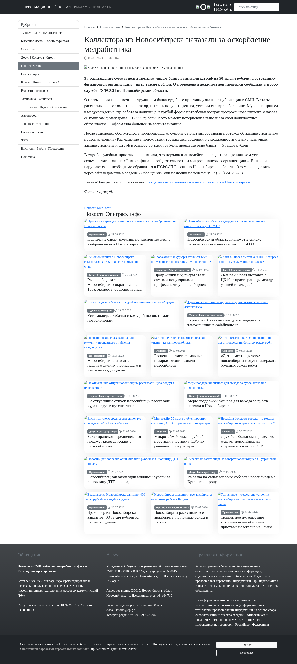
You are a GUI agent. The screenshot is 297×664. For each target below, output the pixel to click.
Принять (247, 644)
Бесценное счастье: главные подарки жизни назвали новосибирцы (178, 360)
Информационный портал (46, 7)
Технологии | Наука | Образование (44, 107)
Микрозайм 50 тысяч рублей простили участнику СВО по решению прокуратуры (179, 441)
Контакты (102, 7)
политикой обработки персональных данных (55, 649)
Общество (28, 49)
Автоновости (30, 115)
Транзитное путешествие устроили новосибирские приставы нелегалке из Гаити (246, 522)
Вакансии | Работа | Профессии (42, 148)
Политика (28, 157)
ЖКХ (24, 140)
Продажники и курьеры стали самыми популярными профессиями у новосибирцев (180, 280)
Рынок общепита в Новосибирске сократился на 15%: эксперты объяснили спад (114, 284)
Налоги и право (32, 132)
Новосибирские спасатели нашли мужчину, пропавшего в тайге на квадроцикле (114, 365)
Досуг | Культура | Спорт (38, 57)
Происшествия (31, 65)
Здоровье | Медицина (35, 123)
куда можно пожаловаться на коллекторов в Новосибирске (199, 182)
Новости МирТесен (97, 208)
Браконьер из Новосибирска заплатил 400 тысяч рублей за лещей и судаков (113, 517)
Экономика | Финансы (36, 99)
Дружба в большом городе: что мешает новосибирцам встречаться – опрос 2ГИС (247, 441)
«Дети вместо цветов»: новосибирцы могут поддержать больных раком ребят (248, 360)
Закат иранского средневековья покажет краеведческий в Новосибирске (114, 441)
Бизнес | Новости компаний (40, 82)
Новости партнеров (34, 90)
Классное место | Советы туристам (45, 41)
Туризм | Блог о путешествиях (41, 32)
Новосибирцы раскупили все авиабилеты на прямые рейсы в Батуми (181, 517)
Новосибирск (30, 74)
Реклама (82, 7)
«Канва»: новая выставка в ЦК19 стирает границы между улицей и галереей (247, 280)
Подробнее (246, 652)
